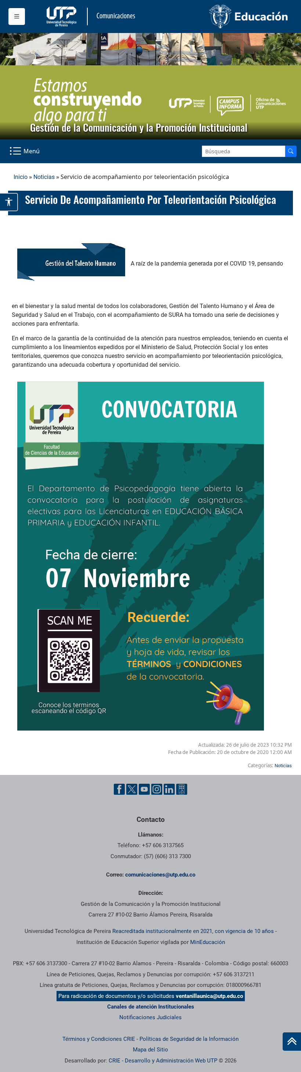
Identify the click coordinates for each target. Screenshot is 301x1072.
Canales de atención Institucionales (150, 1006)
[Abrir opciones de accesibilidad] (9, 202)
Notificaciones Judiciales (150, 1017)
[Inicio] (292, 1041)
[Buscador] (291, 151)
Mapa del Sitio (150, 1049)
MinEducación (207, 942)
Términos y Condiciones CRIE (98, 1039)
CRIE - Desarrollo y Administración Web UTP (163, 1060)
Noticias (44, 176)
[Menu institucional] (16, 16)
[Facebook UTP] (119, 789)
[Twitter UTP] (131, 789)
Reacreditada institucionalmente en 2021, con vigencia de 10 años (193, 931)
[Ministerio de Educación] (222, 16)
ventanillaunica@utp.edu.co (209, 996)
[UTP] (62, 16)
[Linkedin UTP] (169, 789)
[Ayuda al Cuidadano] (181, 789)
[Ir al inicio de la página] (292, 1041)
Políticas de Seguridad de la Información (189, 1039)
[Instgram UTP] (156, 789)
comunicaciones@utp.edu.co (160, 874)
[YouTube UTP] (144, 789)
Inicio (21, 176)
